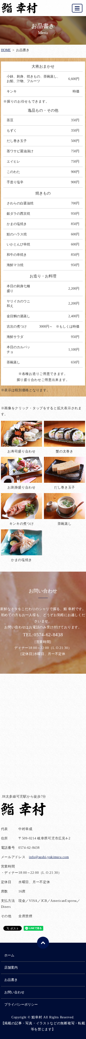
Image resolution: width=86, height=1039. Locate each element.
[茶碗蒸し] (64, 505)
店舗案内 (11, 967)
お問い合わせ (14, 992)
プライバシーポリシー (21, 1004)
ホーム (9, 955)
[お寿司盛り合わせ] (21, 433)
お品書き (11, 980)
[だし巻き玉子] (64, 469)
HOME (6, 50)
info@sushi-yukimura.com (49, 857)
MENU (77, 8)
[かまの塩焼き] (21, 542)
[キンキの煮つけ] (21, 505)
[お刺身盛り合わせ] (21, 469)
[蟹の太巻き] (64, 433)
